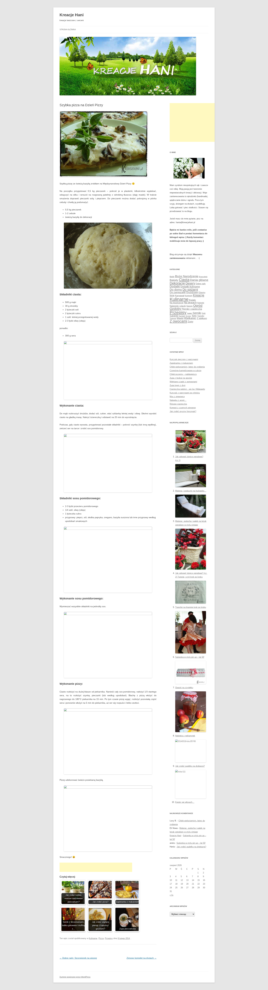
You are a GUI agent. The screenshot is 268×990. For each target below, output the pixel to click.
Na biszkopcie (176, 302)
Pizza (101, 938)
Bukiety (174, 280)
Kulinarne (93, 938)
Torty (194, 315)
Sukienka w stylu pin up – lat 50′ (189, 657)
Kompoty (188, 296)
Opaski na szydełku (184, 687)
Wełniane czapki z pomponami (183, 382)
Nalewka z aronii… (178, 400)
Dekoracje (177, 283)
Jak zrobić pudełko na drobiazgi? (190, 766)
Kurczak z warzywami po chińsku (185, 393)
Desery (190, 283)
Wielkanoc (190, 318)
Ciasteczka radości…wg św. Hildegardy (187, 389)
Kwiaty (192, 300)
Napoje (189, 306)
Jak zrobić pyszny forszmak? (183, 411)
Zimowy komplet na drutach (141, 958)
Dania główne (199, 280)
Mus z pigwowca (177, 396)
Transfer (200, 316)
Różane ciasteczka (178, 404)
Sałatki (189, 313)
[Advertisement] (96, 867)
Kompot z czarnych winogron (183, 408)
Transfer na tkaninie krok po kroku (190, 607)
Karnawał (179, 295)
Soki (203, 313)
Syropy (188, 316)
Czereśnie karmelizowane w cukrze (185, 370)
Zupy (190, 321)
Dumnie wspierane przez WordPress (75, 977)
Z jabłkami (202, 318)
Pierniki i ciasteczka (192, 309)
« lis (171, 895)
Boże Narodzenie (186, 276)
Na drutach (190, 302)
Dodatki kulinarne (190, 286)
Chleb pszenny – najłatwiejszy (183, 374)
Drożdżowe (192, 292)
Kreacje (198, 295)
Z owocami (178, 321)
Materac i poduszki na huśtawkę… (190, 491)
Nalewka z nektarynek (185, 736)
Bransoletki (203, 277)
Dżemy (202, 292)
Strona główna (68, 29)
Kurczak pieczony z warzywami (184, 359)
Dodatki (175, 286)
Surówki (182, 316)
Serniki (197, 313)
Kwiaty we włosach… (184, 802)
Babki (172, 277)
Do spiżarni (190, 289)
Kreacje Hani (72, 15)
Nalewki (200, 303)
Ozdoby (175, 308)
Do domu (176, 289)
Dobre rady (201, 284)
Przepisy (109, 938)
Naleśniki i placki (178, 306)
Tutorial (173, 318)
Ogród (197, 305)
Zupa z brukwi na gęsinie (181, 378)
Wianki (180, 318)
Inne (172, 295)
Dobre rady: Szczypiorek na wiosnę (78, 958)
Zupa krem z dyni (177, 385)
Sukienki (174, 315)
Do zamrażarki (178, 292)
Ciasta (184, 280)
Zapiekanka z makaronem (181, 363)
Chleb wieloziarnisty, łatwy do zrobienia (187, 367)
